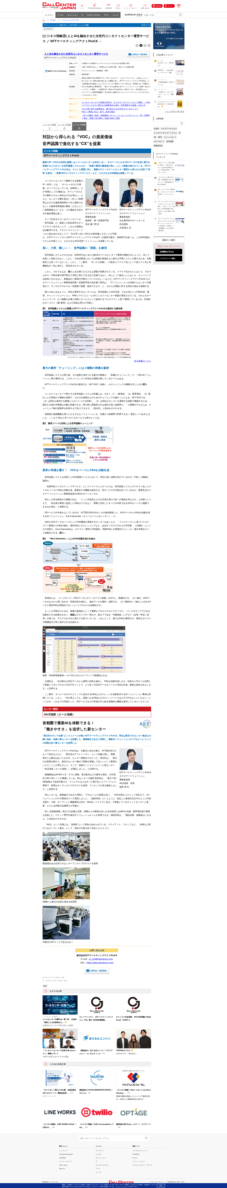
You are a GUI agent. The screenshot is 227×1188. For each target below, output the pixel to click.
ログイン (170, 6)
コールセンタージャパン (140, 1150)
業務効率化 (158, 145)
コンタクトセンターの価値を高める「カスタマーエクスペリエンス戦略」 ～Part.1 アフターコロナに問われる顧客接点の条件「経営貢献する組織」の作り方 (116, 103)
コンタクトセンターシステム (165, 132)
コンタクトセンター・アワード (142, 1165)
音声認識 (169, 141)
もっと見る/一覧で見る (175, 111)
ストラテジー (49, 15)
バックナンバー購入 (168, 258)
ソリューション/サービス (70, 20)
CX (155, 137)
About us (62, 1168)
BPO (160, 137)
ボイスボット (159, 141)
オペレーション (72, 15)
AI (179, 132)
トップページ (63, 1150)
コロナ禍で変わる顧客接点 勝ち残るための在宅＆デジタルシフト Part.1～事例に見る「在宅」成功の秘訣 (110, 110)
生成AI (156, 128)
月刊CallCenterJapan (94, 8)
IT (82, 15)
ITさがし (118, 8)
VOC (45, 986)
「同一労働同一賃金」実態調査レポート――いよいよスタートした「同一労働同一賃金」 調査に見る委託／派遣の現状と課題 (116, 117)
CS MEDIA (108, 8)
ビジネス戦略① (49, 126)
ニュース (115, 15)
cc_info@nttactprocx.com (101, 958)
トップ (82, 8)
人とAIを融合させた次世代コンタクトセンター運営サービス (76, 53)
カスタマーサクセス (93, 15)
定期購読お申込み (167, 251)
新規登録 (158, 6)
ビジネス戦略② (64, 126)
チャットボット (170, 137)
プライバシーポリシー (157, 1182)
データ (106, 15)
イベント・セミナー (130, 8)
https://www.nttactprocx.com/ (100, 962)
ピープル (60, 15)
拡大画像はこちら (142, 360)
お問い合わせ (145, 8)
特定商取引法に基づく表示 (175, 1182)
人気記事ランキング (164, 54)
